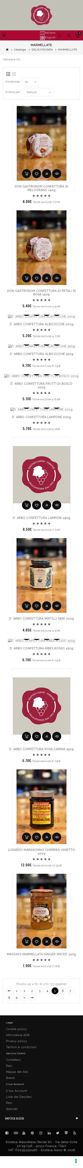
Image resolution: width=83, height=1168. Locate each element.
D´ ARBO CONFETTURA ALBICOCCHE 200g (42, 324)
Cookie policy (16, 1029)
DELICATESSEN (42, 49)
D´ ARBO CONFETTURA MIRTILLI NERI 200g (41, 618)
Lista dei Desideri (19, 1096)
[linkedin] (49, 1133)
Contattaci (13, 1059)
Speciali (12, 1108)
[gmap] (66, 1133)
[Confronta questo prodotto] (46, 173)
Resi (9, 1065)
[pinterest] (32, 1133)
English (50, 37)
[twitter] (58, 1133)
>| (32, 997)
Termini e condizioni (21, 1047)
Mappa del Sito (17, 1071)
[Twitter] (15, 1133)
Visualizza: (12, 81)
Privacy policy (16, 1041)
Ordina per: (13, 92)
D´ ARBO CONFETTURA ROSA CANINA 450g (41, 749)
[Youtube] (24, 1133)
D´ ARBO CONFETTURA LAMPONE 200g (41, 417)
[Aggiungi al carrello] (26, 173)
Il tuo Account (16, 1090)
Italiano (50, 32)
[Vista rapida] (56, 173)
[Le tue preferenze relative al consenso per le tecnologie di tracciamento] (76, 1161)
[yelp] (75, 1133)
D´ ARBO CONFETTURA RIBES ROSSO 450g (41, 648)
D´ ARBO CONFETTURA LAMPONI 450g (41, 517)
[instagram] (41, 1133)
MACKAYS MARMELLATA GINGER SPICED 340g (41, 954)
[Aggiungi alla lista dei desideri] (36, 173)
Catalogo (20, 49)
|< (9, 990)
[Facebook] (7, 1133)
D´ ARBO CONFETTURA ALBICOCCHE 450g (41, 354)
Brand (10, 1078)
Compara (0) (11, 59)
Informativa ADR (18, 1035)
